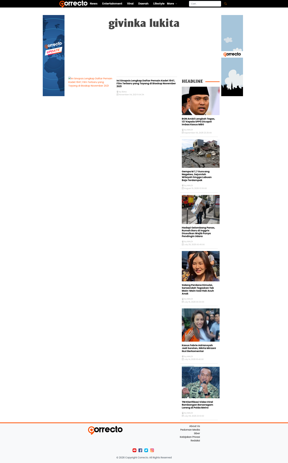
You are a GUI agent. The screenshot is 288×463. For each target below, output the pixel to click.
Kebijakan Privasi (190, 437)
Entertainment (112, 3)
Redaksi (195, 440)
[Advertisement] (144, 54)
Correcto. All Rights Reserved (155, 457)
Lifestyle (159, 3)
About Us (194, 426)
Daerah (143, 3)
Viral (130, 3)
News (94, 3)
